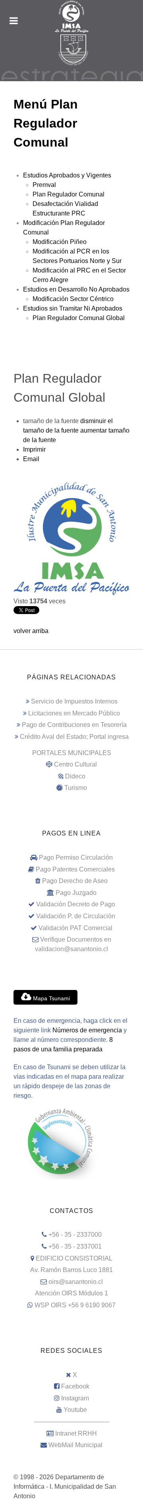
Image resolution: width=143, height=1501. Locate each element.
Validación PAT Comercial (75, 928)
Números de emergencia (87, 1030)
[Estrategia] (71, 74)
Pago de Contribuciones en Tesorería (74, 724)
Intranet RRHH (76, 1433)
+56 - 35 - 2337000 (75, 1234)
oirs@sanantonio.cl (75, 1281)
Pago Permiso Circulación (76, 857)
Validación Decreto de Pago (75, 904)
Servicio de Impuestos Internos (74, 701)
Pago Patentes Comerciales (75, 869)
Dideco (75, 776)
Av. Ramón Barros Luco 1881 (71, 1269)
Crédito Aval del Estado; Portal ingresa (74, 736)
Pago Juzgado (76, 892)
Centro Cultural (75, 764)
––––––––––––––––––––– (71, 1421)
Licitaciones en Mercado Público (74, 713)
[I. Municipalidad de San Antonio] (71, 16)
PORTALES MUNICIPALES (71, 753)
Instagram (75, 1398)
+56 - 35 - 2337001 (75, 1246)
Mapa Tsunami (50, 998)
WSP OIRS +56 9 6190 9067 (75, 1305)
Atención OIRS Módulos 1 (71, 1293)
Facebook (75, 1386)
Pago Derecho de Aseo (75, 880)
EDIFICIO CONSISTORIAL (74, 1258)
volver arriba (31, 630)
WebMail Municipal (75, 1445)
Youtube (75, 1409)
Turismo (75, 787)
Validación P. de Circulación (75, 916)
